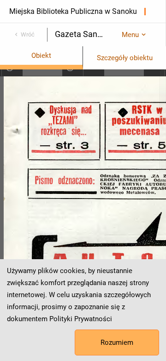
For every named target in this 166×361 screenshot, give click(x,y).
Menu (130, 35)
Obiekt (41, 55)
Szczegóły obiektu (125, 58)
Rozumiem (117, 342)
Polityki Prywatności (80, 319)
